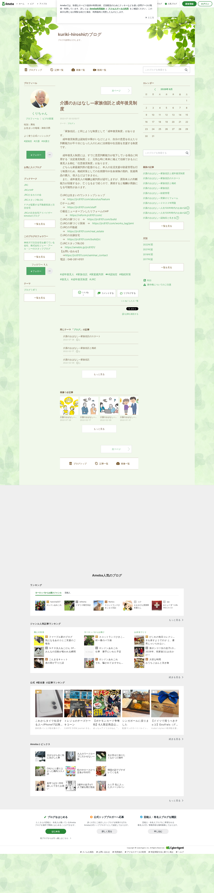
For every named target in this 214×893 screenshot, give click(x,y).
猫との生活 (39, 632)
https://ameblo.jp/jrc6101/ (80, 247)
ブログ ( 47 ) (30, 289)
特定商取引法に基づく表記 (162, 852)
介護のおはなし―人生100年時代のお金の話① (166, 212)
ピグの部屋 (47, 118)
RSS (149, 280)
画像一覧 (80, 70)
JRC (26, 185)
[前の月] (155, 89)
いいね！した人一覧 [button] (129, 301)
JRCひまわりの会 (32, 194)
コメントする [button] (108, 293)
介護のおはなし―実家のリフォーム (160, 198)
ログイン (205, 4)
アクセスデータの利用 (136, 852)
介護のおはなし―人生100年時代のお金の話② (166, 208)
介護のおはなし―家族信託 (156, 188)
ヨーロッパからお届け (94, 632)
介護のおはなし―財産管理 (156, 193)
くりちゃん (39, 113)
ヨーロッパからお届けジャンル (48, 592)
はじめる (56, 831)
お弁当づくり (140, 632)
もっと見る (99, 374)
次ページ (116, 90)
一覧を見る (166, 226)
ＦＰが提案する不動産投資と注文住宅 (39, 206)
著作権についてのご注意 (159, 284)
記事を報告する (131, 314)
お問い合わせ (104, 852)
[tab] (48, 592)
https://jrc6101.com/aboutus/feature (88, 199)
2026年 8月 (167, 89)
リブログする (129, 293)
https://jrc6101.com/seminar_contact (86, 255)
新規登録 (189, 4)
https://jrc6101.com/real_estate (85, 231)
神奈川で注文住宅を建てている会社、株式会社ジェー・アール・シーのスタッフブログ (39, 245)
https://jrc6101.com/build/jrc (84, 239)
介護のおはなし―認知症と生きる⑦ (161, 217)
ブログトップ (35, 70)
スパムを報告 (88, 852)
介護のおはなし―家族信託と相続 (159, 183)
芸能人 (67, 592)
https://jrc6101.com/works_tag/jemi (113, 223)
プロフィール (32, 118)
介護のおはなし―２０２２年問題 (159, 203)
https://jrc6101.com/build (102, 219)
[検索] (186, 70)
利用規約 (118, 852)
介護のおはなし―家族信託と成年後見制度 (164, 173)
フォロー (37, 155)
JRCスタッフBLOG (33, 199)
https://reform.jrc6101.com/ (86, 215)
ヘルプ (181, 852)
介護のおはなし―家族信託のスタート (161, 178)
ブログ (70, 123)
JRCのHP (28, 190)
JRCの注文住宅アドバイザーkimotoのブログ (38, 214)
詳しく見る (107, 831)
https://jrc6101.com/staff (81, 207)
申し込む (158, 831)
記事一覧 (59, 70)
